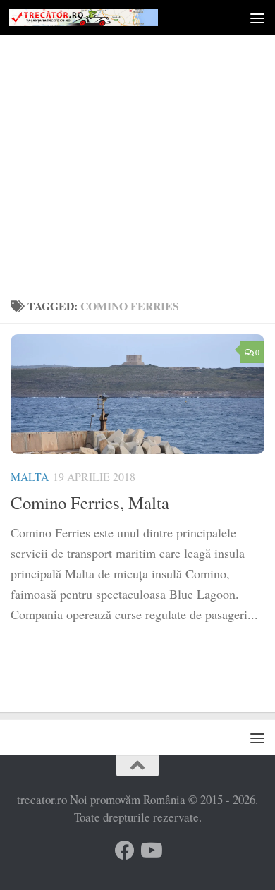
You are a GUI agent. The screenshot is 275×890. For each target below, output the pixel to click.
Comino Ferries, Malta (90, 502)
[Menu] (257, 17)
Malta (30, 476)
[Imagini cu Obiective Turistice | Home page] (108, 17)
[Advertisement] (137, 144)
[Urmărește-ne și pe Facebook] (125, 850)
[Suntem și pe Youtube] (150, 850)
